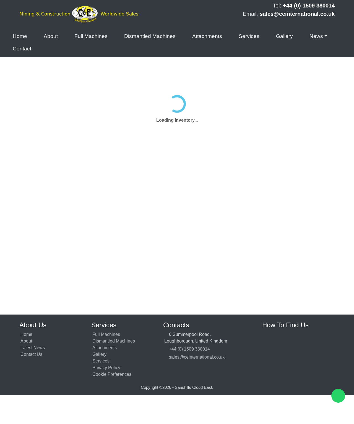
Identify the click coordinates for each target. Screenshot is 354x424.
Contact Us (31, 354)
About (51, 36)
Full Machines (91, 36)
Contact (22, 49)
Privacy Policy (106, 367)
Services (249, 36)
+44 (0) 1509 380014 (190, 349)
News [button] (316, 36)
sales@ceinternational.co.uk (198, 357)
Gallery (284, 36)
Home (20, 36)
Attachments (207, 36)
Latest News (32, 347)
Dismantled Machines (150, 36)
